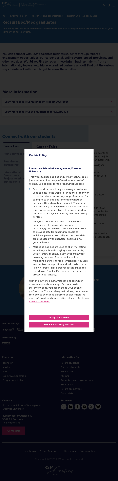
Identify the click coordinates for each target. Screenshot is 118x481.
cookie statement (39, 301)
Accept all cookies (59, 317)
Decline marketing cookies (59, 324)
